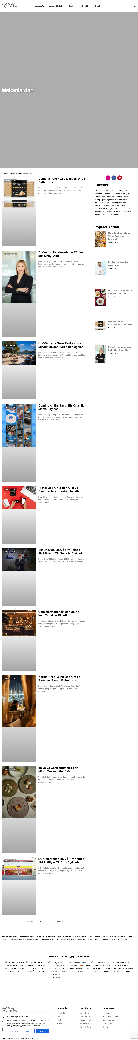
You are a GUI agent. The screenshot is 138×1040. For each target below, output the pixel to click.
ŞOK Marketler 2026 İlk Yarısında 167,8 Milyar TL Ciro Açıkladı (61, 860)
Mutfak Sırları (115, 211)
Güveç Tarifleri (105, 196)
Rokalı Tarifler (104, 211)
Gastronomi (99, 205)
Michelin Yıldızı (100, 214)
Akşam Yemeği (126, 191)
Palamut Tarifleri (108, 202)
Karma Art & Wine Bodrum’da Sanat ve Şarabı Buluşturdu (59, 678)
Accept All (42, 1031)
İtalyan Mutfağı (100, 191)
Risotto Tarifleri (120, 208)
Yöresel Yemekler (113, 191)
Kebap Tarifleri (116, 193)
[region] (28, 1024)
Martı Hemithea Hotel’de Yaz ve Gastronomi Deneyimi (119, 235)
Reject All (28, 1031)
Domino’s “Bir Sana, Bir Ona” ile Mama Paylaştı (61, 407)
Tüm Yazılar (13, 173)
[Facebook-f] (113, 177)
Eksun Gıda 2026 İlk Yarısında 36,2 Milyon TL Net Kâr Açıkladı (60, 551)
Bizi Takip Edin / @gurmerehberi (69, 956)
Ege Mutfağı (105, 199)
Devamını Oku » (43, 198)
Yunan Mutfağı (117, 196)
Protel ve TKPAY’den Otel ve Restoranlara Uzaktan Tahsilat (59, 489)
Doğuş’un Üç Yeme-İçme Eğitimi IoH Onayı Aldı (61, 254)
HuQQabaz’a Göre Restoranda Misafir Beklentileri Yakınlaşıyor (60, 345)
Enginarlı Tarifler (121, 202)
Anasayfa (5, 173)
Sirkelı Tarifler (109, 205)
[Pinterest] (119, 177)
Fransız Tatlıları (116, 199)
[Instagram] (108, 177)
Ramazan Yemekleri (102, 193)
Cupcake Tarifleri (113, 214)
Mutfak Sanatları (127, 211)
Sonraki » (59, 921)
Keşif (21, 173)
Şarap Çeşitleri (108, 208)
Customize (14, 1031)
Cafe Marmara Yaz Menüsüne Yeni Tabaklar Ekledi (58, 613)
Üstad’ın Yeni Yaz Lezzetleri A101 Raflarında (61, 180)
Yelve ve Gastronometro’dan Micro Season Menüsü (58, 769)
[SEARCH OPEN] (135, 6)
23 (52, 921)
